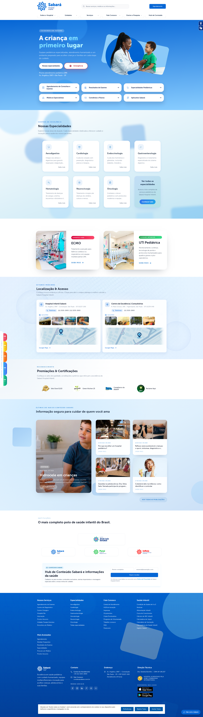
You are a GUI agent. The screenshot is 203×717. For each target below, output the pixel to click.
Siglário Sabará (142, 628)
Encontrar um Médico (44, 625)
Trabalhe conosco (110, 622)
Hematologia (74, 616)
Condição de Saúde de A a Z (146, 604)
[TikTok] (86, 688)
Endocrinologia (75, 610)
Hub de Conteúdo (155, 15)
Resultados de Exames (44, 645)
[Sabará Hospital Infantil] (58, 552)
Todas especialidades (77, 625)
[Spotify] (91, 688)
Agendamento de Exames (46, 604)
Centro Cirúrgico (43, 610)
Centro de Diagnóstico (45, 607)
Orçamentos (108, 613)
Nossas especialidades (51, 66)
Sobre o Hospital (46, 15)
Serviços (90, 15)
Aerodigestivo (75, 604)
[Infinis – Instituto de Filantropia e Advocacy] (145, 552)
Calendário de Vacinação (145, 622)
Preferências (127, 709)
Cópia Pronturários (110, 616)
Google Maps (43, 348)
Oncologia (74, 622)
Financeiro (107, 628)
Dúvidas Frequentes (43, 642)
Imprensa (107, 610)
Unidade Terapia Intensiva (45, 622)
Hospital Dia (41, 613)
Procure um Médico (44, 651)
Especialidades (42, 648)
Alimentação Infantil (143, 610)
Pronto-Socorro (42, 619)
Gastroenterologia (76, 613)
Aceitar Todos (156, 709)
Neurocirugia (74, 619)
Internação (41, 616)
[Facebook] (72, 688)
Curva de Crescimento (144, 613)
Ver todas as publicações (153, 499)
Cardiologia (74, 607)
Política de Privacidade (143, 579)
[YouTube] (96, 688)
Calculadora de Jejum (144, 619)
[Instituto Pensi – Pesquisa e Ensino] (101, 552)
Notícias (139, 607)
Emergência (78, 66)
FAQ (105, 625)
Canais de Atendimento (111, 604)
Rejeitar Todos (141, 709)
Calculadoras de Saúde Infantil (147, 625)
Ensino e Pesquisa (133, 15)
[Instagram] (77, 688)
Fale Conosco (111, 15)
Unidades (68, 15)
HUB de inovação (109, 607)
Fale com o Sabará (192, 712)
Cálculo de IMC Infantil (144, 616)
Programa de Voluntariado (112, 619)
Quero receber (134, 575)
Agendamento (157, 6)
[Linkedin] (82, 688)
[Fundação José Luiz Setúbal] (101, 539)
